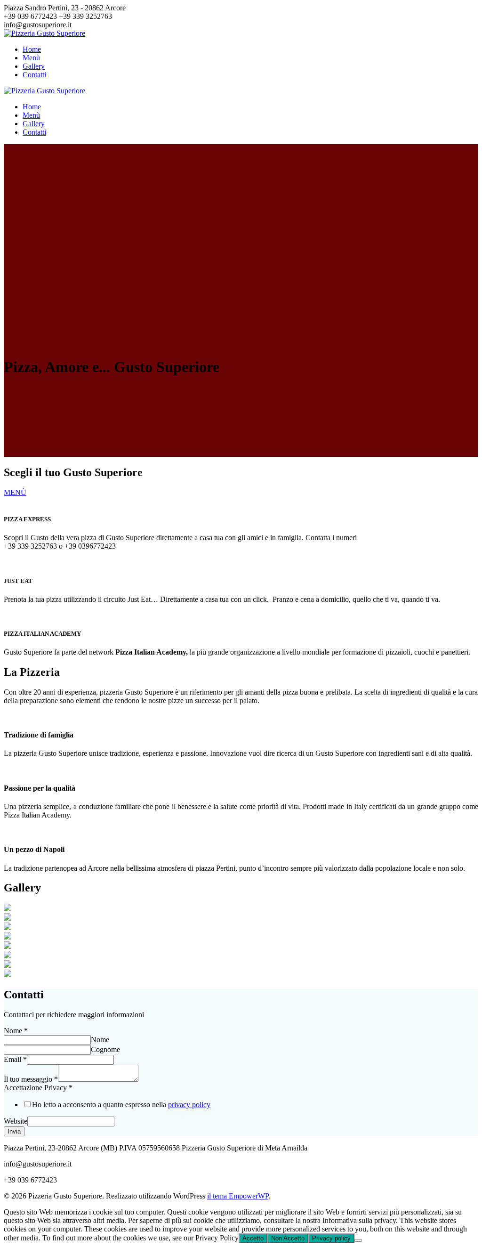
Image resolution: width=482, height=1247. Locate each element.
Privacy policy (331, 1238)
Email (15, 1059)
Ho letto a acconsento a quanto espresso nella (121, 1105)
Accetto (253, 1238)
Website (15, 1121)
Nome (16, 1031)
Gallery (34, 66)
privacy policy (189, 1105)
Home (32, 49)
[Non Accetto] (358, 1240)
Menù (31, 58)
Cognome (105, 1049)
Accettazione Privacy (38, 1088)
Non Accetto (288, 1238)
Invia (14, 1131)
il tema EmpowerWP (237, 1196)
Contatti (34, 75)
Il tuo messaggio (31, 1079)
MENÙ (15, 492)
